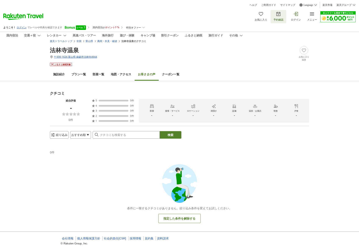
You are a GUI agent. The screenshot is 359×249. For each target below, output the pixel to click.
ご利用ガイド (268, 5)
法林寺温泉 (64, 50)
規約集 (149, 238)
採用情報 (135, 238)
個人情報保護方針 (88, 238)
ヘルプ (253, 5)
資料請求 (163, 238)
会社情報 (68, 238)
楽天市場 (327, 5)
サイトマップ (287, 5)
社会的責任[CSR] (115, 238)
